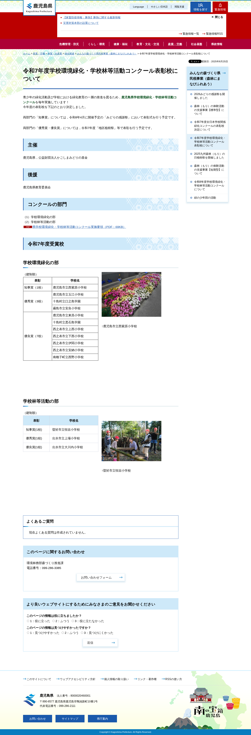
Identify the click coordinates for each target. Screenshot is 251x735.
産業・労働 (39, 53)
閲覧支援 (179, 6)
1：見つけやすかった (44, 633)
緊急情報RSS (214, 33)
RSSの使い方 (173, 679)
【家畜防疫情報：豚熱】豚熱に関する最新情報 (92, 17)
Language (138, 6)
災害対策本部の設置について (81, 22)
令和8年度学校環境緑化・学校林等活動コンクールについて (210, 185)
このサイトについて (39, 679)
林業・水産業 (55, 53)
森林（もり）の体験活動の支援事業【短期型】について (209, 169)
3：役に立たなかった (89, 621)
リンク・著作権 (147, 679)
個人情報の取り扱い (116, 679)
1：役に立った (40, 621)
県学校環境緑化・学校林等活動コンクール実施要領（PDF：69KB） (79, 227)
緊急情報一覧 (191, 33)
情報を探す (201, 9)
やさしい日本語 (159, 6)
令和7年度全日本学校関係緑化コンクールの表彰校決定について (210, 125)
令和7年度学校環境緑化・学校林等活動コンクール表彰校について (210, 141)
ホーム (26, 53)
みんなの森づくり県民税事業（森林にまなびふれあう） (107, 53)
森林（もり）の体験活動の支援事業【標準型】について (209, 110)
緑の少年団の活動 (205, 197)
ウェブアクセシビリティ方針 (77, 679)
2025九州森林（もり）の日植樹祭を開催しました (209, 155)
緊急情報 (220, 9)
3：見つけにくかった (98, 633)
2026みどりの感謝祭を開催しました (209, 96)
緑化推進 (69, 53)
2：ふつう (62, 621)
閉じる (219, 17)
